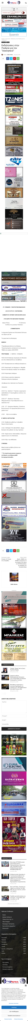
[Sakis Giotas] (2, 54)
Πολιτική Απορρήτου (18, 1019)
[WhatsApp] (18, 58)
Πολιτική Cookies (8, 1019)
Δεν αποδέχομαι (14, 1011)
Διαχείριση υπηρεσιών (13, 1003)
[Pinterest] (14, 58)
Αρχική (2, 38)
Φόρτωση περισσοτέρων (13, 903)
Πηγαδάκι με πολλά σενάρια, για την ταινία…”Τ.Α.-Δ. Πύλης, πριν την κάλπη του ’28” (17, 898)
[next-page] (5, 694)
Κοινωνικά (7, 38)
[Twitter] (11, 58)
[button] (26, 985)
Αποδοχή (14, 1007)
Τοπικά (8, 42)
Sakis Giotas (10, 54)
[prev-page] (2, 694)
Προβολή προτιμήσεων (14, 1015)
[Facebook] (7, 58)
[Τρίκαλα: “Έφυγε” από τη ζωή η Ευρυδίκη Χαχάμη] (5, 670)
